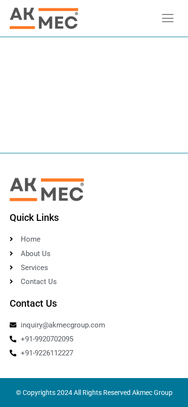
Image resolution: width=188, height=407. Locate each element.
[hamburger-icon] (167, 18)
